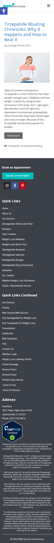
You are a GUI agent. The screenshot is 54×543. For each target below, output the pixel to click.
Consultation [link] (8, 328)
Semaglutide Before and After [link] (17, 223)
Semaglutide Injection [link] (13, 254)
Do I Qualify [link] (8, 275)
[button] (48, 5)
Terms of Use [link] (9, 385)
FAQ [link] (4, 343)
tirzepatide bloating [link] (31, 145)
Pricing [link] (5, 307)
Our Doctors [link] (8, 218)
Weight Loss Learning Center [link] (16, 359)
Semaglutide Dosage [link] (12, 259)
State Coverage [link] (10, 364)
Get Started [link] (8, 302)
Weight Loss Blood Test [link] (14, 244)
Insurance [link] (7, 270)
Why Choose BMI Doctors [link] (15, 312)
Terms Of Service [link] (11, 390)
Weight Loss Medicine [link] (13, 239)
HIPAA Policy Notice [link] (12, 379)
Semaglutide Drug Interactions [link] (17, 265)
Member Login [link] (9, 354)
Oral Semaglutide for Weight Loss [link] (19, 317)
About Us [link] (7, 213)
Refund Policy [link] (9, 374)
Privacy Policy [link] (9, 369)
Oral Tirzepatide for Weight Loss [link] (18, 323)
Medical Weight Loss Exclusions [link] (18, 280)
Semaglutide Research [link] (13, 249)
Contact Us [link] (8, 348)
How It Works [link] (9, 234)
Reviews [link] (6, 229)
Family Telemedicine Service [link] (16, 285)
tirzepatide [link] (14, 145)
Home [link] (5, 208)
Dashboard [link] (7, 333)
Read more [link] (13, 135)
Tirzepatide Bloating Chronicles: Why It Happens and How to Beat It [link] (25, 31)
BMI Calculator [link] (9, 338)
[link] (3, 11)
